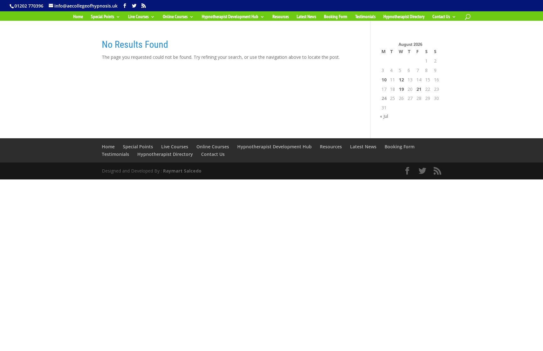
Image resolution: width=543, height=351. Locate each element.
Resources (280, 16)
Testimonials (365, 16)
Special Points (102, 16)
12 (401, 80)
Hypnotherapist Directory (404, 16)
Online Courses (175, 16)
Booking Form (335, 16)
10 (384, 80)
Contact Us (441, 16)
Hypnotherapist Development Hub (230, 16)
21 (418, 89)
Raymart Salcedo (182, 171)
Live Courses (138, 16)
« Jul (384, 116)
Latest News (306, 16)
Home (78, 16)
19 (401, 89)
